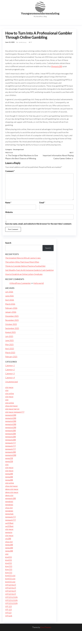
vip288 (8, 538)
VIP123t (8, 615)
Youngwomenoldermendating (40, 13)
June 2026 (9, 296)
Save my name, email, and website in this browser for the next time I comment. (38, 224)
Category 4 (10, 377)
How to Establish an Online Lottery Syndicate (23, 274)
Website (9, 212)
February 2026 (11, 308)
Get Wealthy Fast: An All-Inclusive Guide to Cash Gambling (29, 270)
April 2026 (9, 300)
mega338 (9, 458)
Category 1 (10, 365)
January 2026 (10, 312)
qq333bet (9, 523)
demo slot (9, 495)
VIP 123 (8, 606)
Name (8, 202)
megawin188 (10, 498)
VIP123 (8, 612)
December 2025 (12, 316)
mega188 (9, 544)
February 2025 (11, 356)
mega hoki (9, 514)
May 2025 (9, 344)
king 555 (8, 566)
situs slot (9, 507)
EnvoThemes (45, 627)
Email (42, 202)
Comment (10, 171)
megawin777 (10, 443)
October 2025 (11, 324)
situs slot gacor (11, 406)
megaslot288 (10, 415)
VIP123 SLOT (10, 585)
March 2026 (10, 304)
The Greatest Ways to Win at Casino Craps (23, 258)
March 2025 (10, 352)
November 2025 (12, 320)
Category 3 (10, 373)
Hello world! (38, 283)
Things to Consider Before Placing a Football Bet (25, 266)
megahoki (9, 501)
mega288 (9, 473)
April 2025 (9, 348)
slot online (9, 393)
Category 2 (10, 369)
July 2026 (9, 292)
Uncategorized (18, 149)
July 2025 (9, 336)
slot (6, 390)
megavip (8, 532)
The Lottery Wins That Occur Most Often (22, 262)
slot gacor (9, 387)
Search (8, 243)
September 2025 (12, 328)
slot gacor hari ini (12, 409)
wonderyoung (22, 42)
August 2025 (10, 332)
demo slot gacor (11, 489)
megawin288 (10, 430)
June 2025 (9, 340)
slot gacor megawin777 (14, 412)
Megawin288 (56, 66)
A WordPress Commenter (20, 283)
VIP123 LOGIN (11, 597)
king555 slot (10, 575)
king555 (8, 557)
